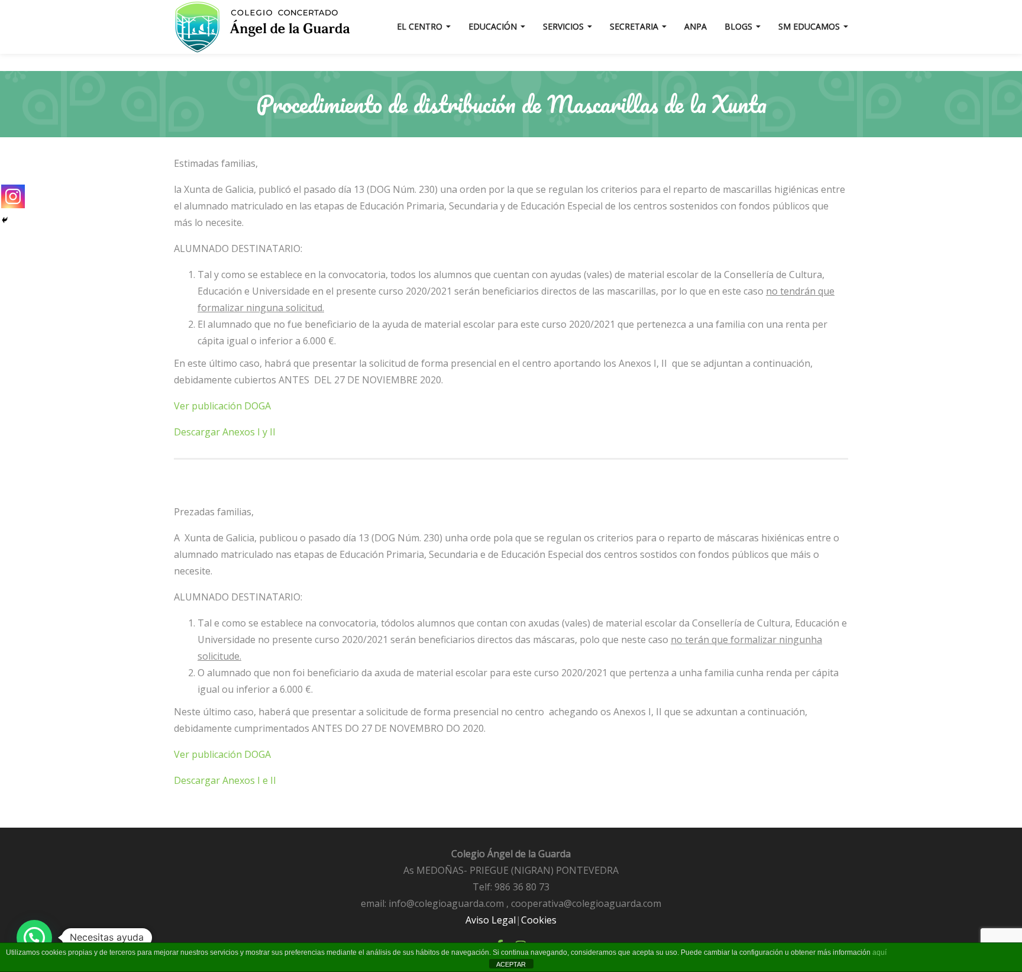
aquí (879, 952)
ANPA (695, 26)
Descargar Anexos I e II (225, 780)
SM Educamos (810, 26)
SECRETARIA (635, 26)
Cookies (539, 919)
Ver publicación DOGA (222, 405)
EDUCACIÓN (493, 26)
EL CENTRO (421, 26)
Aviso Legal (490, 919)
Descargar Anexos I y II (225, 431)
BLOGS (740, 26)
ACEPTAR (511, 964)
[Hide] (4, 220)
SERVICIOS (564, 26)
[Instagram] (13, 196)
